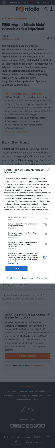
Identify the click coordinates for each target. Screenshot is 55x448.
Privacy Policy (42, 278)
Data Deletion (12, 278)
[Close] (49, 170)
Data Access (27, 278)
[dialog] (27, 224)
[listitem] (27, 218)
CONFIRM (16, 269)
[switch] (45, 224)
